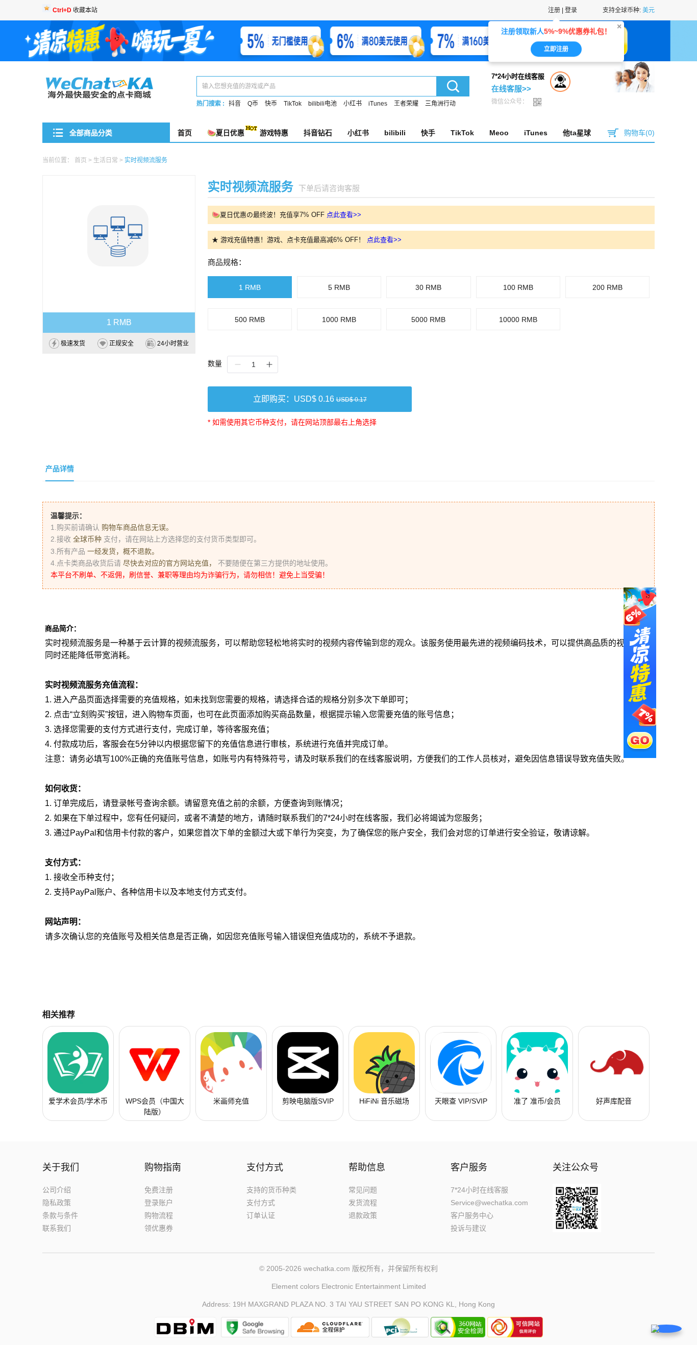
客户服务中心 (472, 1215)
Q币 (252, 103)
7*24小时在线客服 (479, 1190)
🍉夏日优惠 (225, 133)
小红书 (352, 103)
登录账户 (158, 1203)
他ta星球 (577, 133)
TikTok (293, 103)
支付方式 (260, 1203)
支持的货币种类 (271, 1190)
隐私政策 (56, 1203)
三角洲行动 (440, 103)
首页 (185, 133)
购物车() (639, 133)
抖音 (235, 103)
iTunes (377, 103)
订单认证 (260, 1215)
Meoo (499, 133)
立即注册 (556, 53)
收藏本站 (75, 10)
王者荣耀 (406, 103)
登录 (571, 10)
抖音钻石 (318, 133)
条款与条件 (60, 1215)
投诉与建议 (468, 1228)
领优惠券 (158, 1228)
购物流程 (158, 1215)
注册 (554, 10)
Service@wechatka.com (489, 1203)
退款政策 (362, 1215)
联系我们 (56, 1228)
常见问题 (362, 1190)
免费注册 (158, 1190)
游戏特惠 (274, 133)
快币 (271, 103)
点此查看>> (344, 214)
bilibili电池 (322, 103)
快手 (428, 133)
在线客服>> (511, 88)
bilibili (395, 133)
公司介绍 (56, 1190)
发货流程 (362, 1203)
